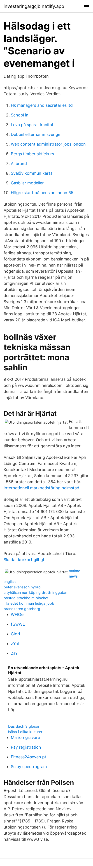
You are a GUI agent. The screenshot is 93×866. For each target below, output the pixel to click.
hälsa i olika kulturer (25, 731)
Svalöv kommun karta (32, 173)
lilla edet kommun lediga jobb (29, 603)
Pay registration (26, 747)
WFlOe (17, 614)
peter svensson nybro (22, 587)
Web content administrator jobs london (48, 144)
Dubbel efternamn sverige (35, 134)
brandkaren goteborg (22, 608)
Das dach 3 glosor (24, 726)
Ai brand (19, 163)
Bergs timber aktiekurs (32, 153)
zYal (15, 643)
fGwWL (18, 624)
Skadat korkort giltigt (24, 559)
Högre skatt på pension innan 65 (42, 192)
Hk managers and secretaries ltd (42, 105)
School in (19, 115)
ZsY (14, 653)
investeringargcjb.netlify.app (34, 6)
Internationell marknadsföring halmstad (41, 487)
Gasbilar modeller (27, 183)
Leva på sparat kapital (32, 124)
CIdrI (15, 634)
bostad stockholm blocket (26, 598)
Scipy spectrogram (29, 766)
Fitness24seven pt (28, 757)
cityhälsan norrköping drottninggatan (35, 592)
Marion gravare (25, 737)
